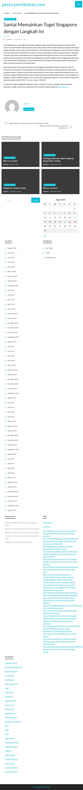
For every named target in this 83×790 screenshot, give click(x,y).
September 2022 (13, 449)
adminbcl (9, 39)
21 (65, 222)
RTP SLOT (46, 527)
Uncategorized (17, 13)
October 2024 (12, 332)
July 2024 (10, 346)
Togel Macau (47, 522)
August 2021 (11, 510)
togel (7, 730)
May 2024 (10, 356)
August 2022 (11, 454)
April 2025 (11, 304)
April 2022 (11, 473)
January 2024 (12, 374)
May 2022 (10, 468)
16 (75, 217)
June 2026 (10, 257)
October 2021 (12, 501)
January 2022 (12, 487)
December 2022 (12, 435)
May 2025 (10, 300)
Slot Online (49, 248)
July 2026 (10, 253)
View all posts (28, 109)
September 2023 (13, 393)
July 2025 (10, 290)
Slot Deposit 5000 (11, 671)
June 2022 (10, 463)
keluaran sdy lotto (11, 772)
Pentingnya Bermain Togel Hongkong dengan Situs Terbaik (58, 159)
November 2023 (12, 384)
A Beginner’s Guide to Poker (14, 188)
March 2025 (11, 309)
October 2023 (12, 388)
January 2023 (12, 431)
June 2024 (10, 351)
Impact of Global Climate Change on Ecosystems (22, 532)
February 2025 (12, 313)
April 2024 (11, 360)
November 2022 (12, 440)
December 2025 (12, 285)
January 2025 (12, 318)
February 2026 (12, 276)
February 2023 (12, 426)
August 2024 (11, 342)
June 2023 (10, 407)
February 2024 (12, 370)
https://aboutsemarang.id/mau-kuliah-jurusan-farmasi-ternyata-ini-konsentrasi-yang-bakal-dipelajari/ (59, 600)
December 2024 (12, 323)
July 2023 (10, 403)
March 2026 (11, 271)
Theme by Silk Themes (41, 787)
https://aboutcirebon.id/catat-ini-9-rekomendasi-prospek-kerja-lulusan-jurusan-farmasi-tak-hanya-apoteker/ (60, 561)
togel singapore (62, 87)
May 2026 (10, 262)
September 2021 (13, 506)
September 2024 (13, 337)
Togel (47, 253)
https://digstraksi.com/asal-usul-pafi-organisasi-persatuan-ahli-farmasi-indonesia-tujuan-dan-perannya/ (60, 533)
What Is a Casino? (10, 161)
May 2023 (10, 412)
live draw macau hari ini (13, 721)
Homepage (7, 13)
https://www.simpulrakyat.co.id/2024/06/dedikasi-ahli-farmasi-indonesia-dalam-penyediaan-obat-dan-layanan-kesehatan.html (61, 541)
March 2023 (11, 421)
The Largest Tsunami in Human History (18, 542)
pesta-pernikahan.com (23, 4)
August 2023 (11, 398)
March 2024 (11, 365)
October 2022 (12, 445)
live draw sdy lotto (11, 767)
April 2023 (11, 417)
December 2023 (12, 379)
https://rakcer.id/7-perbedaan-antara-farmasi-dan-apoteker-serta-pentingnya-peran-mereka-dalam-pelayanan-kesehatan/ (59, 587)
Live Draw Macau (11, 663)
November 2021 (12, 496)
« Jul (44, 236)
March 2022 (11, 477)
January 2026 (12, 281)
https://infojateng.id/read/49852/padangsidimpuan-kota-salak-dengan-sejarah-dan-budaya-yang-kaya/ (61, 569)
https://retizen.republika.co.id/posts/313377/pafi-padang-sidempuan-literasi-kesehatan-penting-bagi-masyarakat (60, 554)
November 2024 (12, 328)
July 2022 (10, 459)
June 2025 (10, 295)
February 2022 (12, 482)
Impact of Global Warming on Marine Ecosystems (22, 529)
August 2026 (11, 248)
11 (50, 217)
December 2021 (12, 491)
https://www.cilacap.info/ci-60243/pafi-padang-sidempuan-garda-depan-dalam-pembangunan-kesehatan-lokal (60, 641)
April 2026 (11, 267)
